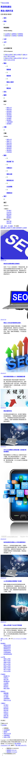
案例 (5, 95)
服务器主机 (10, 180)
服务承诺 (9, 214)
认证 (5, 39)
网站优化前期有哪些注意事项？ (12, 263)
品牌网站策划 (7, 647)
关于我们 (9, 210)
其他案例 (9, 123)
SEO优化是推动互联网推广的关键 (13, 581)
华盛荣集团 (7, 735)
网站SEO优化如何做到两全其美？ (13, 322)
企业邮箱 (9, 186)
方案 (5, 127)
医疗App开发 (7, 664)
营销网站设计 (7, 648)
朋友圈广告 (10, 161)
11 (20, 638)
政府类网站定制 (8, 654)
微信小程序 (10, 82)
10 (18, 638)
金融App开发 (7, 662)
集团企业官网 (7, 645)
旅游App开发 (7, 666)
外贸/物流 (9, 152)
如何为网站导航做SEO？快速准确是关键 (14, 376)
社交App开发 (7, 671)
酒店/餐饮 (9, 114)
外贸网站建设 (7, 652)
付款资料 (6, 714)
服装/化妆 (9, 143)
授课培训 (9, 193)
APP (5, 42)
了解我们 (3, 703)
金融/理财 (9, 146)
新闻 (5, 226)
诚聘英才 (9, 216)
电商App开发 (7, 658)
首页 (5, 18)
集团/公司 (9, 107)
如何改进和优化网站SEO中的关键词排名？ (15, 542)
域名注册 (9, 174)
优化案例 (9, 118)
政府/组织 (9, 111)
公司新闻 (8, 227)
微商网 (5, 731)
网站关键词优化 (8, 411)
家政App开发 (7, 667)
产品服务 (3, 674)
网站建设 (3, 643)
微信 (5, 63)
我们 (5, 196)
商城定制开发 (7, 650)
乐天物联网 (7, 730)
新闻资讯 (3, 691)
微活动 (9, 88)
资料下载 (9, 221)
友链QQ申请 (7, 737)
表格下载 (6, 715)
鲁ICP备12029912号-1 (21, 745)
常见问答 (9, 223)
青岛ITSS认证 (7, 700)
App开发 (3, 657)
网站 (5, 21)
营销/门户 (9, 141)
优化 (5, 91)
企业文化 (9, 212)
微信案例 (9, 120)
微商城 (9, 69)
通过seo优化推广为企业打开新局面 (13, 625)
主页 (2, 226)
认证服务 (24, 227)
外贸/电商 (9, 116)
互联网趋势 (19, 227)
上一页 (5, 638)
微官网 (9, 76)
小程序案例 (10, 122)
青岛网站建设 (6, 7)
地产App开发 (7, 669)
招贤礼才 (6, 712)
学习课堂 (10, 226)
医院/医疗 (9, 113)
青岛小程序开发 (7, 11)
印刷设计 (9, 168)
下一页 (23, 638)
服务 (5, 155)
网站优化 (6, 686)
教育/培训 (9, 109)
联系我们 (9, 217)
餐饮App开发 (7, 660)
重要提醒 (3, 227)
